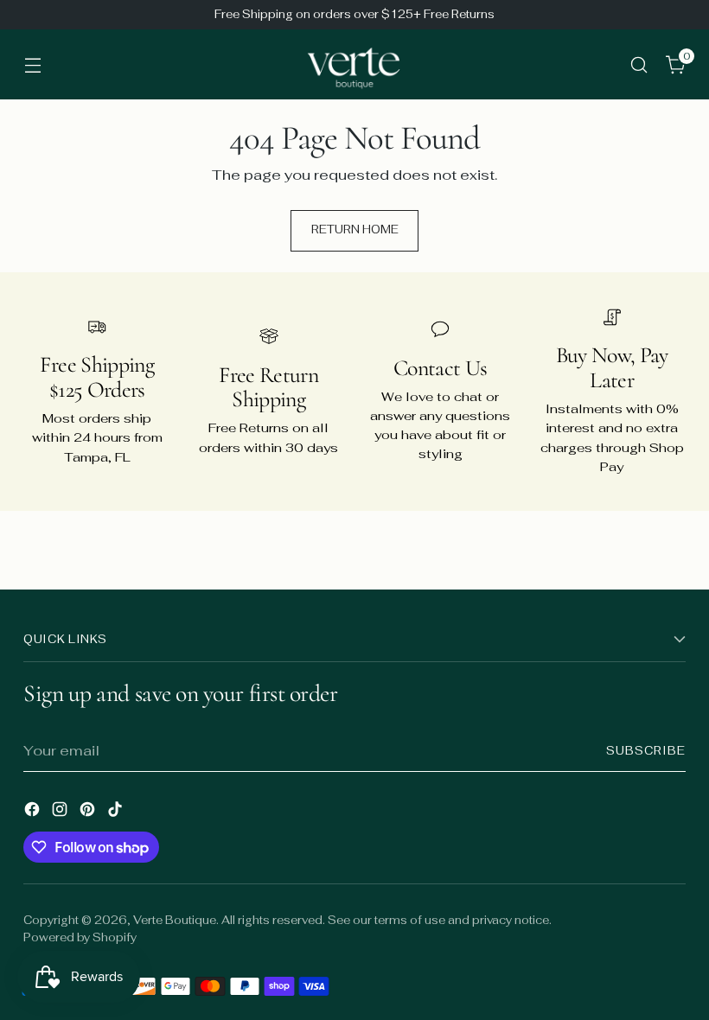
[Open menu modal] (32, 64)
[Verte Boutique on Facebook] (33, 812)
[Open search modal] (639, 64)
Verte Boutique (174, 920)
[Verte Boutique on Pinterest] (89, 812)
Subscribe (646, 750)
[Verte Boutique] (354, 64)
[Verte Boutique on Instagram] (61, 812)
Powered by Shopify (80, 937)
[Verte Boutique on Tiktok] (116, 812)
